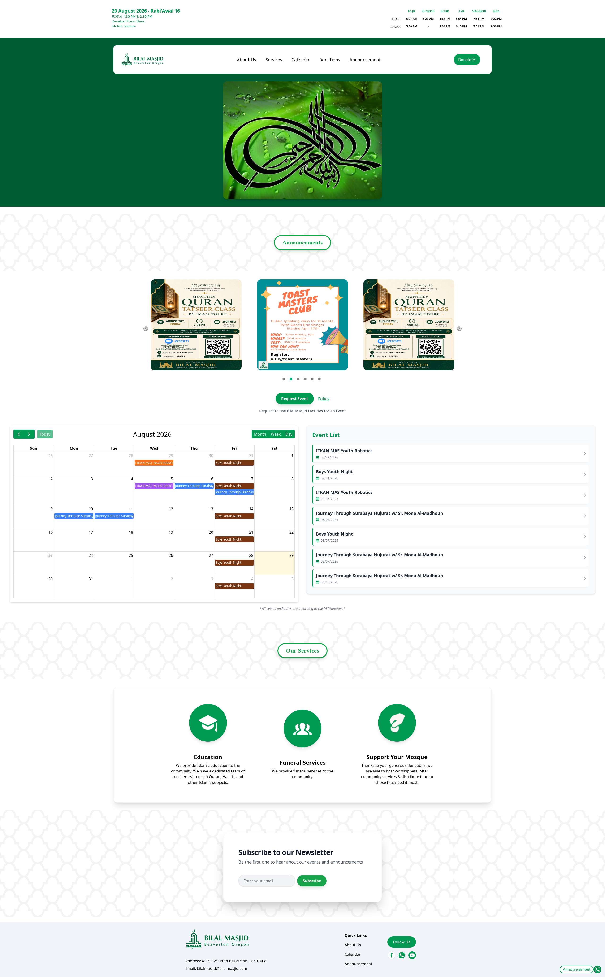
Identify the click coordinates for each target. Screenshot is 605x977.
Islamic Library (276, 101)
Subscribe (312, 880)
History (247, 79)
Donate (464, 59)
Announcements (302, 243)
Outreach (278, 122)
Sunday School (282, 79)
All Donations (335, 69)
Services (274, 59)
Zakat (328, 79)
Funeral (276, 69)
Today (45, 434)
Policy (323, 398)
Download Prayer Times (128, 21)
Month (260, 434)
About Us (246, 59)
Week (276, 434)
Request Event (294, 398)
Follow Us (401, 942)
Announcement (577, 969)
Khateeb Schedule (124, 26)
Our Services (302, 651)
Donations (329, 59)
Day (288, 434)
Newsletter (251, 88)
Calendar (301, 59)
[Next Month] (29, 434)
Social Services (283, 88)
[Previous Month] (18, 434)
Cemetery (278, 113)
